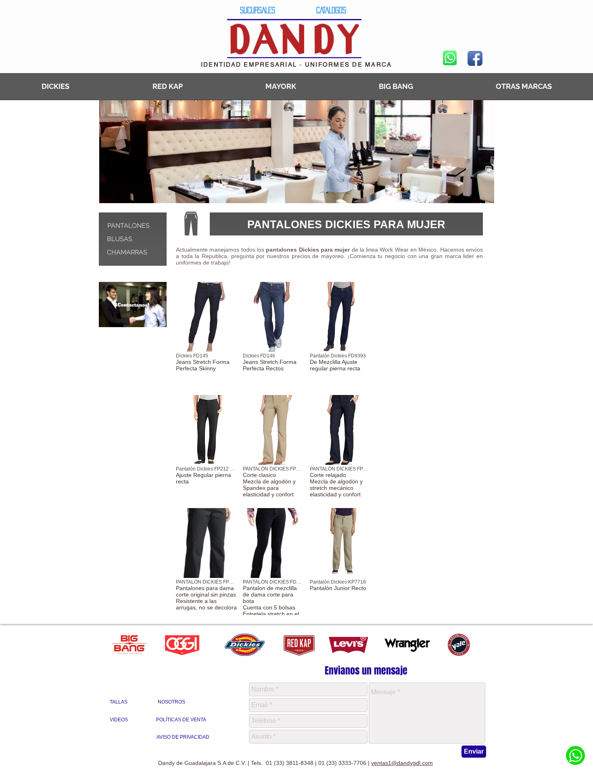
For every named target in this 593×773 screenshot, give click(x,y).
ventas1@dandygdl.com (402, 763)
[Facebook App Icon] (475, 58)
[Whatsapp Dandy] (575, 755)
